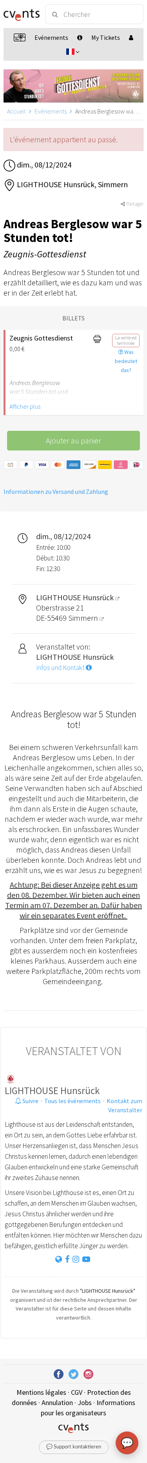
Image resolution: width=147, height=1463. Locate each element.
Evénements (50, 111)
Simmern (84, 618)
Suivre (29, 1101)
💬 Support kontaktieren (73, 1447)
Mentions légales (41, 1392)
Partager (134, 204)
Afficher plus (24, 406)
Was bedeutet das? (126, 361)
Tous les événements (72, 1101)
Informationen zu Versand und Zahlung (56, 491)
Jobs (85, 1402)
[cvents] (21, 14)
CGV (76, 1392)
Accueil (16, 111)
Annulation (57, 1402)
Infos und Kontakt (61, 667)
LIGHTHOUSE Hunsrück (52, 1090)
